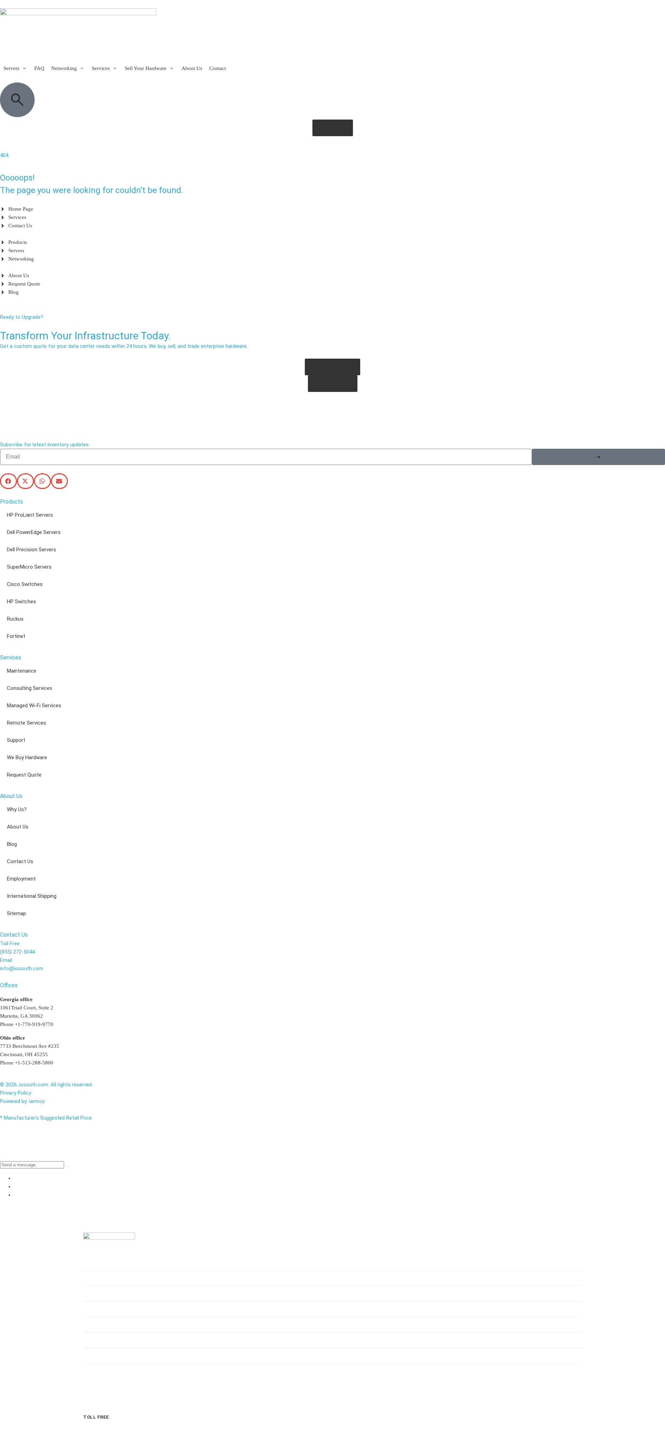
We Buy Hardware (27, 757)
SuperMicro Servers (29, 567)
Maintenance (21, 671)
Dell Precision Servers (31, 549)
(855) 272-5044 (17, 952)
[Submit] (598, 457)
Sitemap (16, 913)
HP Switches (21, 601)
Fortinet (16, 636)
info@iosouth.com (21, 968)
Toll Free (96, 1417)
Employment (21, 879)
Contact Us (20, 861)
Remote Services (26, 723)
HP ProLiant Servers (30, 515)
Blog (12, 844)
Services (101, 1309)
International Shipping (31, 896)
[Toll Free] (88, 1405)
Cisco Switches (25, 584)
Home (97, 1262)
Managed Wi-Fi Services (34, 705)
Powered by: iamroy (22, 1101)
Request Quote (24, 775)
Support (16, 740)
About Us (17, 827)
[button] (15, 68)
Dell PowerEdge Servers (34, 532)
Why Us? (17, 809)
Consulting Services (29, 688)
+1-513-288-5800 (34, 1063)
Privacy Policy (15, 1093)
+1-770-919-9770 (34, 1024)
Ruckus (15, 619)
